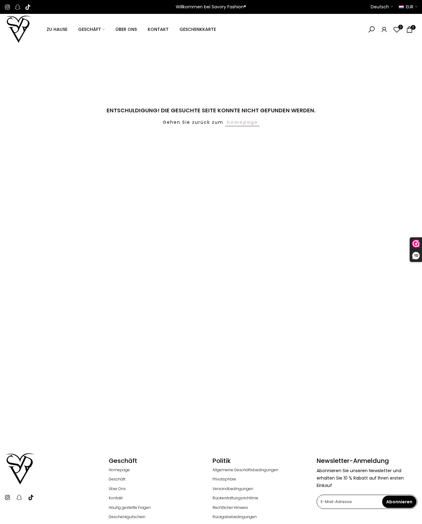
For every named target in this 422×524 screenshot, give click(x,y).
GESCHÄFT (89, 29)
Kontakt (116, 498)
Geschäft (117, 479)
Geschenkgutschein (127, 516)
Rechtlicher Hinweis (230, 507)
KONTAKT (158, 29)
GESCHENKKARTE (197, 29)
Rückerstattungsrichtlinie (235, 498)
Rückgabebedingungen (235, 516)
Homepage (119, 470)
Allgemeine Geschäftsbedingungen (245, 470)
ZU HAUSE (57, 29)
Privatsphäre (224, 479)
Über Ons (117, 488)
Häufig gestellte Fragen (130, 507)
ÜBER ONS (126, 29)
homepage (242, 122)
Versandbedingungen (233, 488)
